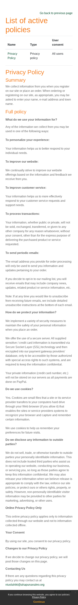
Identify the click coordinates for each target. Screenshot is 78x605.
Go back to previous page (56, 13)
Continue (39, 601)
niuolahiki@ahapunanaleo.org (24, 584)
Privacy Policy (39, 597)
